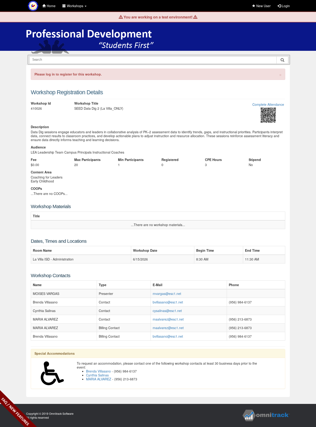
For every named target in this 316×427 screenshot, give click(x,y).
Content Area (41, 172)
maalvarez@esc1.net (168, 319)
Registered (170, 160)
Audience (38, 147)
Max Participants (87, 160)
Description (40, 127)
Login (285, 5)
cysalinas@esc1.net (167, 310)
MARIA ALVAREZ (98, 379)
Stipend (255, 160)
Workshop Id (41, 103)
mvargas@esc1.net (167, 293)
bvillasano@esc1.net (168, 302)
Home (51, 5)
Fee (34, 160)
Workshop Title (86, 103)
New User (263, 5)
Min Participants (131, 160)
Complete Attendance (268, 104)
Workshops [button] (75, 5)
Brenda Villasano (98, 371)
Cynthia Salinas (97, 375)
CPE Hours (213, 160)
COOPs (36, 189)
